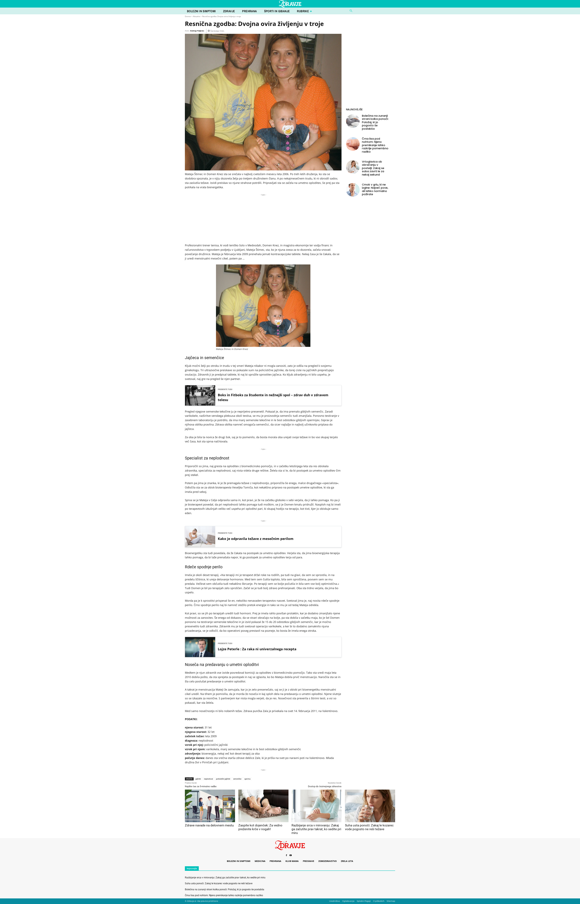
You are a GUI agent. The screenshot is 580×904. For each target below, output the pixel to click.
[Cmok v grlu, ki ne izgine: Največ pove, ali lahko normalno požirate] (353, 190)
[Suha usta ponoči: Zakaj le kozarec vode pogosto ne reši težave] (370, 806)
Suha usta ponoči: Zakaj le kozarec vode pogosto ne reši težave (369, 827)
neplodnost (208, 779)
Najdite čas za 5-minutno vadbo (201, 786)
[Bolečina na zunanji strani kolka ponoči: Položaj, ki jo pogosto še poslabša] (353, 121)
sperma (247, 779)
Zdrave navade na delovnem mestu (209, 825)
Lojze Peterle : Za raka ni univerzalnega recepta (257, 649)
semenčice (237, 779)
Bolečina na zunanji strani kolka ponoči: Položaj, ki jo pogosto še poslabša (375, 122)
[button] (351, 11)
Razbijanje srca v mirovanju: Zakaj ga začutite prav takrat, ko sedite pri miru (316, 829)
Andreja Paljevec (197, 31)
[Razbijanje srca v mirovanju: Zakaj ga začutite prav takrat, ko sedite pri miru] (317, 806)
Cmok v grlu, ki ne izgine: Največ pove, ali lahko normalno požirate (375, 189)
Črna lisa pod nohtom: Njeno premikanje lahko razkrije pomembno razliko (375, 145)
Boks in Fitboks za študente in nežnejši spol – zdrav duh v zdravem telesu (273, 397)
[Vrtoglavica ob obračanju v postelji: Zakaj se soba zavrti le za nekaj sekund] (353, 167)
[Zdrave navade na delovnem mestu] (210, 806)
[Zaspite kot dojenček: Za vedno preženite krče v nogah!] (263, 806)
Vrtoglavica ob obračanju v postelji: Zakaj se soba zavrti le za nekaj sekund (373, 168)
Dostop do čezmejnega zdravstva (324, 786)
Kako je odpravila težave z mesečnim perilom (255, 538)
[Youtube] (290, 855)
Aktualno (196, 16)
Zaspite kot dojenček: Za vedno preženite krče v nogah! (260, 827)
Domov (188, 16)
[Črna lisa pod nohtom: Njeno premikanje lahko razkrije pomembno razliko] (353, 144)
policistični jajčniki (223, 779)
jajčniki (198, 779)
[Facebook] (286, 855)
